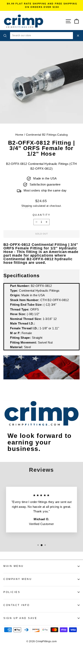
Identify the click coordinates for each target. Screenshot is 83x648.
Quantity (41, 215)
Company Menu (17, 579)
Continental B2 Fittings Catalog (47, 134)
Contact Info (16, 605)
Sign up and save (20, 618)
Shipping (26, 206)
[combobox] (41, 35)
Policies (11, 592)
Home (19, 134)
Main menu (13, 566)
